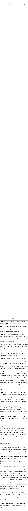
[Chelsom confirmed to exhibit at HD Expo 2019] (10, 199)
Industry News (25, 213)
